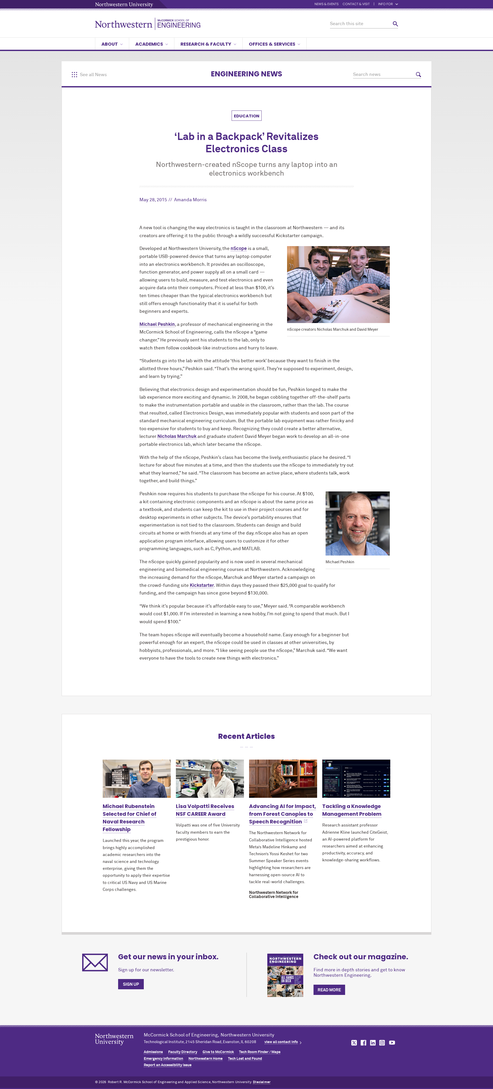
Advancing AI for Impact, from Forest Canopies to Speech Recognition (282, 814)
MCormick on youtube (392, 1043)
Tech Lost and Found (245, 1059)
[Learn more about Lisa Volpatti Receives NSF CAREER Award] (210, 779)
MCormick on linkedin (372, 1043)
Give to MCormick (218, 1052)
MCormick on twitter (353, 1043)
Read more (329, 990)
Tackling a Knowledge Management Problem (352, 810)
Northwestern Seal (119, 1047)
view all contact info (281, 1042)
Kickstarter (202, 585)
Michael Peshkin (157, 324)
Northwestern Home (205, 1059)
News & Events (327, 4)
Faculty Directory (182, 1052)
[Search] (395, 23)
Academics (149, 44)
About (109, 44)
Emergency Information (163, 1059)
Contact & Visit (356, 4)
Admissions (153, 1052)
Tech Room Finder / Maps (259, 1052)
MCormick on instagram (382, 1043)
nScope (239, 248)
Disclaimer (261, 1082)
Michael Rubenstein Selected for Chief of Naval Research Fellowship (129, 818)
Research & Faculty (206, 44)
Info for (385, 4)
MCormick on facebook (363, 1043)
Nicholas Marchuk (176, 436)
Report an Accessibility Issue (168, 1065)
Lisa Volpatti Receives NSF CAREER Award (205, 810)
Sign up (131, 984)
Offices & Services (272, 44)
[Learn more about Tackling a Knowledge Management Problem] (356, 779)
